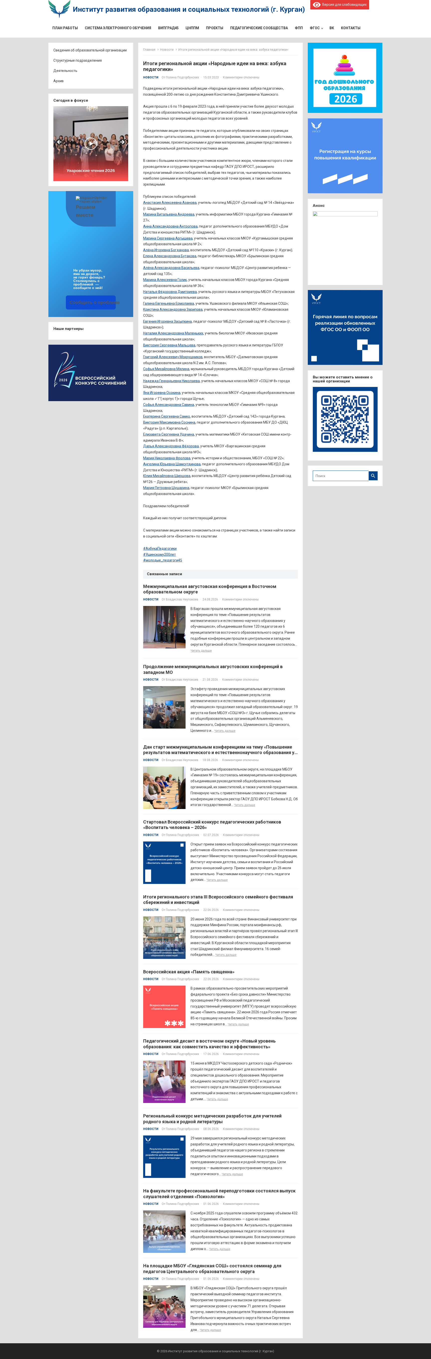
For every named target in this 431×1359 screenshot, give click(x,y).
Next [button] (122, 142)
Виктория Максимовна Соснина (169, 422)
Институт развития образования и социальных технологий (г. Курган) (189, 9)
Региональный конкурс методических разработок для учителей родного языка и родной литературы (212, 1118)
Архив (58, 81)
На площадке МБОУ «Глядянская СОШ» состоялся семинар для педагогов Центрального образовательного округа (212, 1268)
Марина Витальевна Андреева (168, 214)
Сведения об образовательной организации (90, 50)
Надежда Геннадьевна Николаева (171, 381)
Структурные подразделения (77, 60)
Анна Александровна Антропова (170, 226)
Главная (149, 49)
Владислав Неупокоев (182, 599)
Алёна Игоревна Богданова (166, 250)
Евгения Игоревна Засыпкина (167, 321)
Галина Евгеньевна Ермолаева (168, 303)
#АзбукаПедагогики (160, 548)
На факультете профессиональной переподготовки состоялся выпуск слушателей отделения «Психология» (219, 1193)
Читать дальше (201, 650)
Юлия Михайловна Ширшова (166, 476)
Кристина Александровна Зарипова (173, 309)
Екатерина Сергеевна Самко (166, 416)
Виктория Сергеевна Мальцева (169, 345)
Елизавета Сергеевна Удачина (168, 434)
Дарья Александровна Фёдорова (171, 446)
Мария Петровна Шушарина (166, 488)
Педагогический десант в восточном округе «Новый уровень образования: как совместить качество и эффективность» (209, 1043)
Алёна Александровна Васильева (171, 268)
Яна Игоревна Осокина (161, 393)
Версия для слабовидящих (344, 4)
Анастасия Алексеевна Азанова (170, 203)
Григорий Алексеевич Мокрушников (173, 357)
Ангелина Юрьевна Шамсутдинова (172, 464)
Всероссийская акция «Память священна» (188, 971)
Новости (167, 49)
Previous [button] (59, 142)
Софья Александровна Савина (168, 405)
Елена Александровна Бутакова (169, 256)
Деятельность (65, 71)
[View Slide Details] (91, 143)
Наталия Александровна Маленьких (173, 333)
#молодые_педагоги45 (162, 560)
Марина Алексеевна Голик (165, 280)
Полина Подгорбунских (182, 77)
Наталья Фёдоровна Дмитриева (170, 292)
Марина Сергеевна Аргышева (168, 238)
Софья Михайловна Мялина (166, 369)
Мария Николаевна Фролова (166, 458)
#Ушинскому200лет (159, 554)
